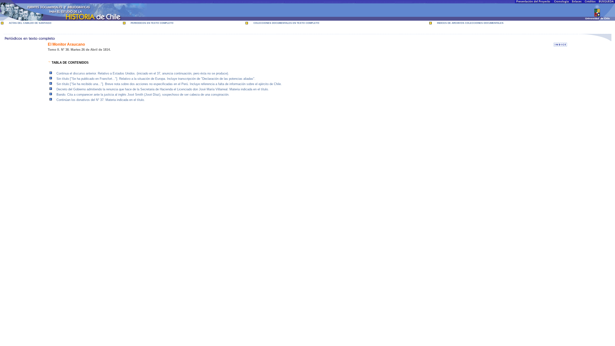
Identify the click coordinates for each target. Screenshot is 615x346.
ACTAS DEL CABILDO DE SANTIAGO (30, 23)
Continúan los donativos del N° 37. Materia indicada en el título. (100, 100)
